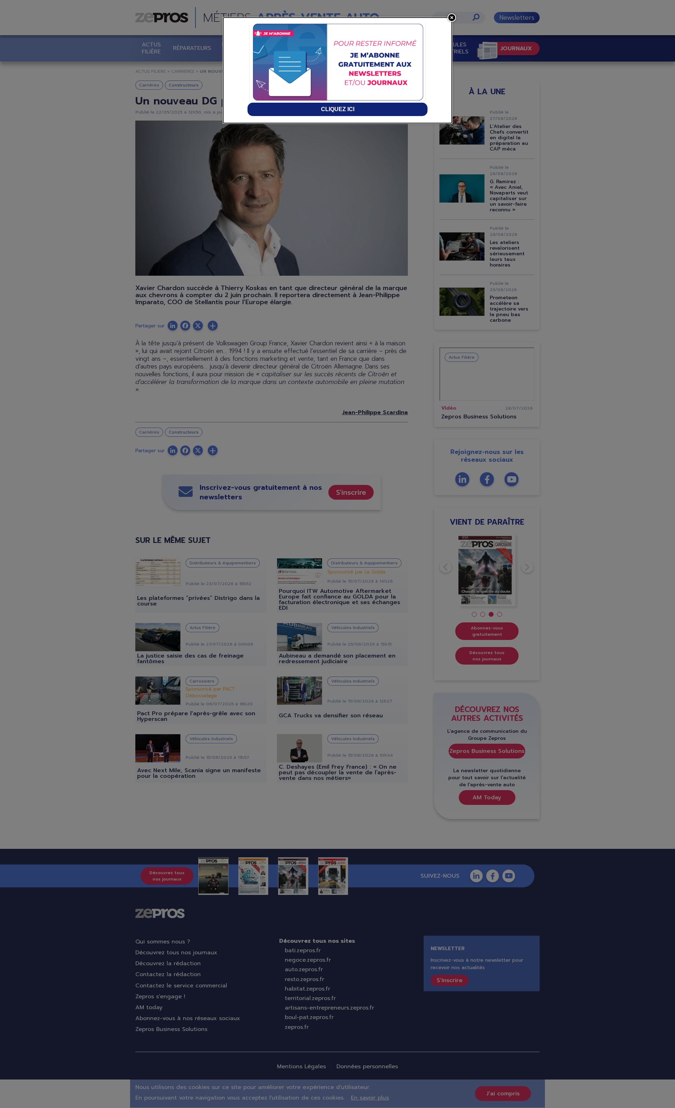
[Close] (452, 17)
